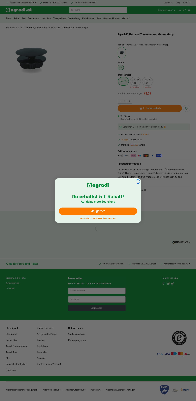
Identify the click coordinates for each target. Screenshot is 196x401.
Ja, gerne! (98, 211)
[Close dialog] (138, 182)
